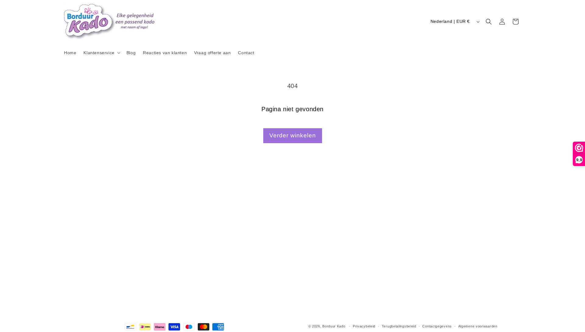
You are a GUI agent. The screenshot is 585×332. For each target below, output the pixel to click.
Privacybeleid (364, 326)
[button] (101, 52)
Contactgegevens (437, 326)
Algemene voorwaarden (478, 326)
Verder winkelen (292, 135)
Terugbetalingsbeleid (399, 326)
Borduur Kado (333, 326)
